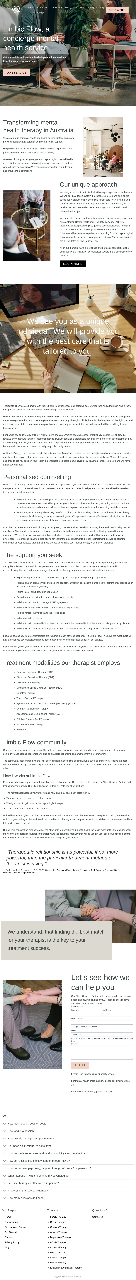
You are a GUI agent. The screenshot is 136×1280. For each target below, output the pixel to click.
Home (30, 7)
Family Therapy (58, 1217)
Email (76, 1018)
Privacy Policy (12, 1242)
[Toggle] (4, 1124)
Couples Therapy (59, 1227)
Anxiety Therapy (58, 1232)
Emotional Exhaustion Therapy (66, 1267)
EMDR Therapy (58, 1262)
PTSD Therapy (57, 1252)
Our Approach (42, 7)
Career (40, 13)
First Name (75, 1010)
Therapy (92, 7)
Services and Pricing (61, 7)
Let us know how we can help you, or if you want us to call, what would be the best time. (102, 1041)
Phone (73, 1030)
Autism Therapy (58, 1247)
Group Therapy (58, 1222)
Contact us (97, 1217)
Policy (32, 13)
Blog (102, 7)
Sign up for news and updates (86, 1027)
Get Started (79, 7)
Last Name (107, 1010)
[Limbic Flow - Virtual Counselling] (15, 9)
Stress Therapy (58, 1257)
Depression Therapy (60, 1237)
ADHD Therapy (58, 1242)
